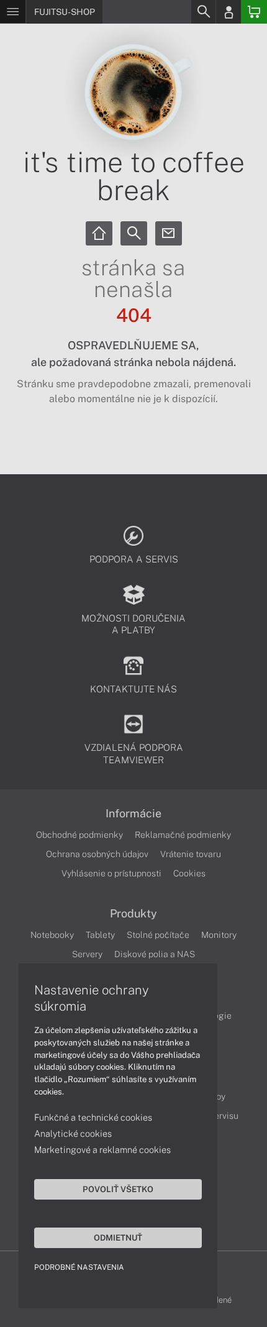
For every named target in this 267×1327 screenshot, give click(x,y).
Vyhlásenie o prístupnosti (111, 873)
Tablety (100, 935)
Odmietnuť (118, 1237)
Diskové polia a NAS (154, 954)
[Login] (228, 12)
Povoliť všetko (118, 1189)
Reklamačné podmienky (183, 835)
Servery (87, 954)
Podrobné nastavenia (79, 1267)
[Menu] (12, 12)
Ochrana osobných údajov (97, 854)
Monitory (219, 935)
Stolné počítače (158, 935)
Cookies (189, 873)
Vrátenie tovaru (190, 854)
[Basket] (254, 12)
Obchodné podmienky (79, 835)
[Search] (203, 12)
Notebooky (52, 935)
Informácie (133, 813)
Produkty (133, 913)
